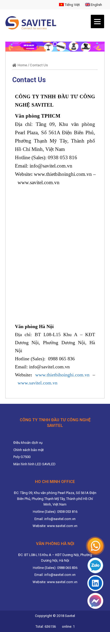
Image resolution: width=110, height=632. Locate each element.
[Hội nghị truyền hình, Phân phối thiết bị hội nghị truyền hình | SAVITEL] (32, 22)
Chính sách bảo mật (28, 450)
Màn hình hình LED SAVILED (34, 464)
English (96, 5)
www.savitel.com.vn (39, 182)
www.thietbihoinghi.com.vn (63, 174)
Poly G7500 (21, 457)
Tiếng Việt (72, 5)
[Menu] (97, 21)
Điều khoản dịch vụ (27, 443)
